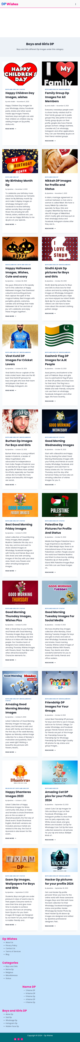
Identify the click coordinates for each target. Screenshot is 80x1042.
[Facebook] (15, 1039)
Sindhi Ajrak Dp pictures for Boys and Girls (57, 272)
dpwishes (10, 189)
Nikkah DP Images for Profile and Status (58, 185)
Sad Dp (9, 1017)
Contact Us (10, 948)
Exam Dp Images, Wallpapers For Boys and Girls (20, 884)
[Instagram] (22, 1039)
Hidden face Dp (12, 1026)
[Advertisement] (40, 22)
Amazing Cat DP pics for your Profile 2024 (58, 796)
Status (22, 89)
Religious (9, 972)
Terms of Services (13, 951)
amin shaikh (11, 102)
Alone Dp (9, 1014)
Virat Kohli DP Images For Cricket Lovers (18, 360)
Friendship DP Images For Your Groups (56, 707)
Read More (10, 129)
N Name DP (30, 993)
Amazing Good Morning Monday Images (17, 708)
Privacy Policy (11, 945)
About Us (9, 942)
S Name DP (30, 990)
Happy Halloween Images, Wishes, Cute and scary (18, 272)
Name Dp (10, 969)
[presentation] (20, 73)
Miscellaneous (64, 89)
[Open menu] (76, 4)
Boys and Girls (12, 966)
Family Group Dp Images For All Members (57, 97)
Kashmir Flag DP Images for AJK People (57, 360)
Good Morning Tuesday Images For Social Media (59, 616)
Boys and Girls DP (12, 89)
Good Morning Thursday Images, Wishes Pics (18, 616)
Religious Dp (10, 788)
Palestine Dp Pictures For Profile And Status (58, 529)
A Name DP (30, 999)
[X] (18, 1039)
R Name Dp (30, 996)
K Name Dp (30, 1002)
